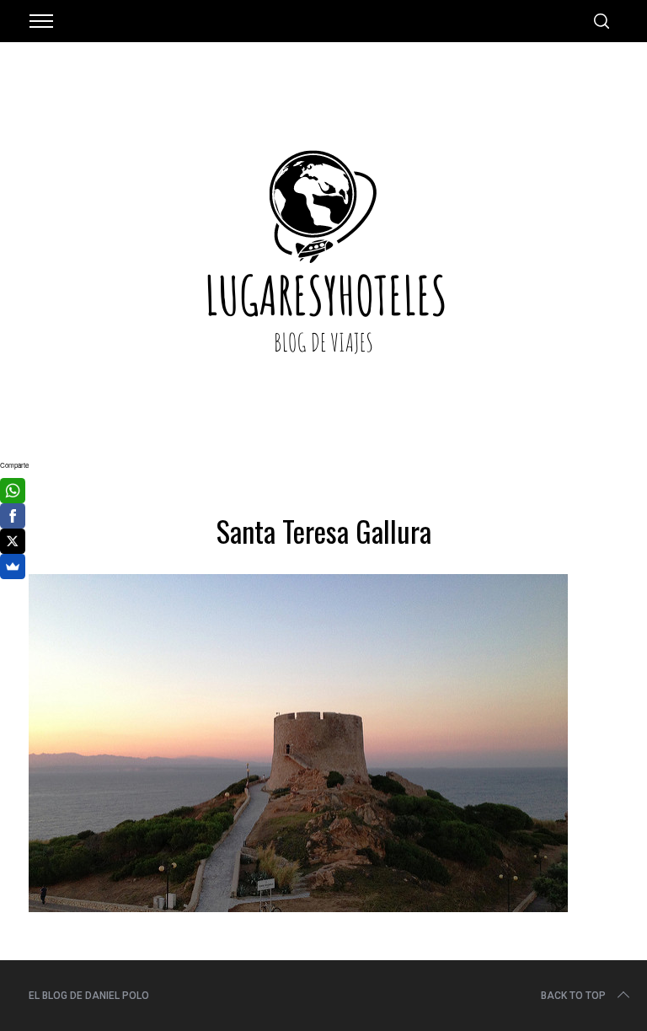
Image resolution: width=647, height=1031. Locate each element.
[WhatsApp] (12, 490)
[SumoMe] (12, 566)
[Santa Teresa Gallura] (298, 906)
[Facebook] (12, 516)
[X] (12, 541)
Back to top (573, 995)
